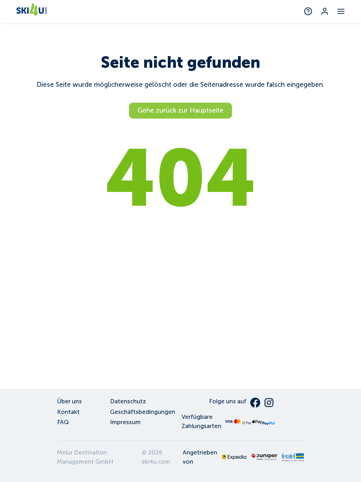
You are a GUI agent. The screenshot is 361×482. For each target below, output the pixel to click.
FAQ (63, 422)
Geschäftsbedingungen (142, 412)
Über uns (69, 401)
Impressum (125, 422)
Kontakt (68, 412)
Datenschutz (128, 401)
